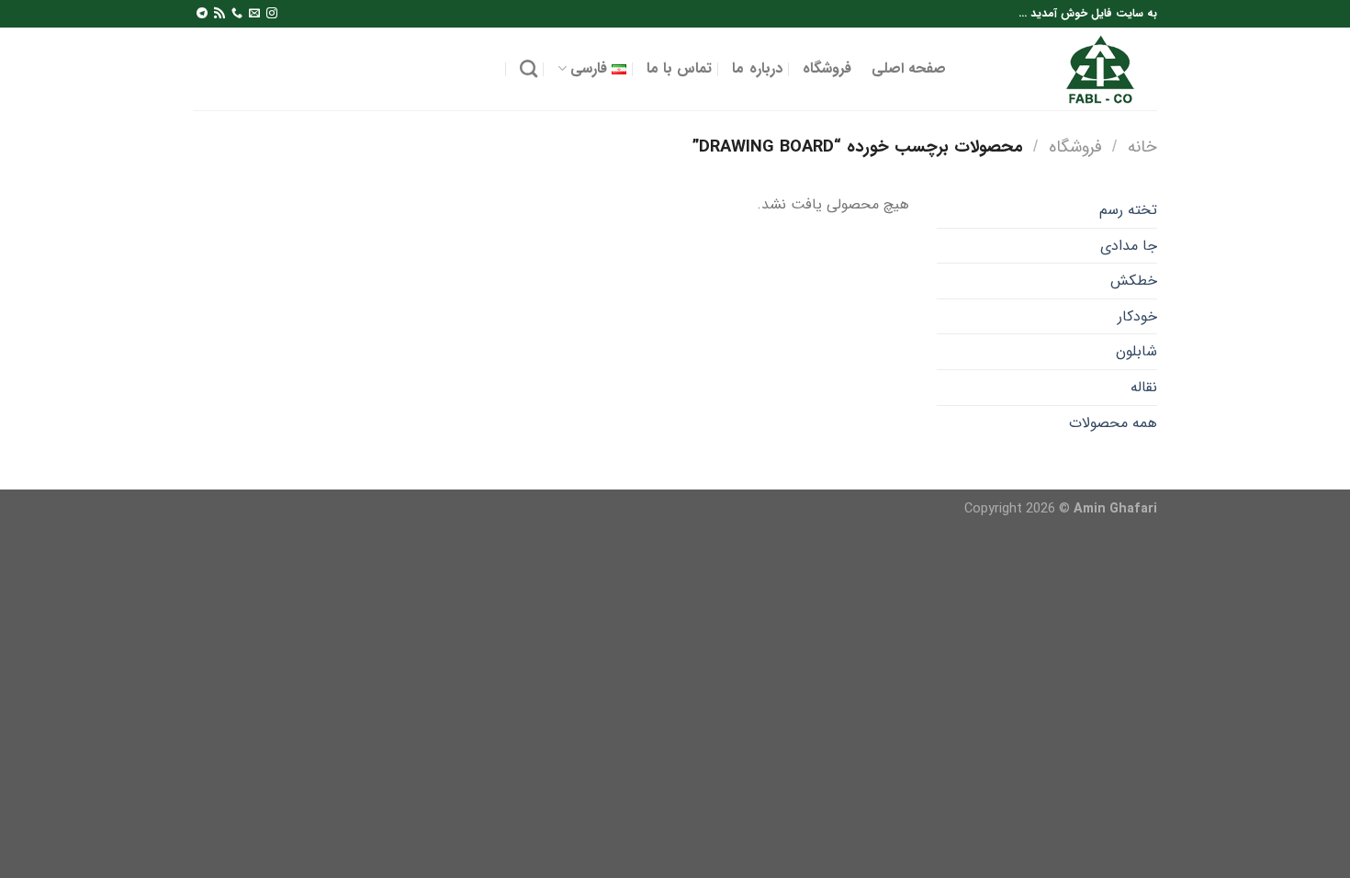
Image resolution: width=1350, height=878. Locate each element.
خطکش (1133, 280)
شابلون (1136, 351)
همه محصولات (1113, 422)
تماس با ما (680, 68)
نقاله (1144, 387)
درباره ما (757, 68)
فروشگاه (827, 68)
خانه (1142, 147)
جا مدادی (1128, 245)
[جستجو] (528, 68)
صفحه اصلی (909, 68)
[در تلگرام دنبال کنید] (202, 13)
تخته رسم (1128, 209)
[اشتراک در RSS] (219, 13)
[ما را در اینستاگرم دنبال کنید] (271, 13)
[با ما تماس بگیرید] (236, 13)
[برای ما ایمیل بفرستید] (254, 13)
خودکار (1137, 316)
